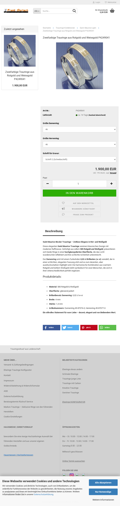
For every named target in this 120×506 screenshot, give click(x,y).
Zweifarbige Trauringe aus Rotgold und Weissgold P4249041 (19, 75)
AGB (6, 391)
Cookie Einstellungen (13, 416)
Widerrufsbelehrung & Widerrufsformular (22, 386)
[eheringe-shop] (16, 11)
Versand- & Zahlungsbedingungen (19, 365)
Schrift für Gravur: (51, 153)
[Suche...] (74, 11)
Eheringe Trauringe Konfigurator (18, 370)
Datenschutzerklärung (43, 494)
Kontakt (7, 375)
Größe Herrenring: (51, 138)
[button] (47, 183)
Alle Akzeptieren (103, 482)
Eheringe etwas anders (72, 369)
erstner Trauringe (71, 392)
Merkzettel (111, 2)
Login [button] (97, 2)
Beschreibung (53, 231)
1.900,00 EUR (19, 85)
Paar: (45, 178)
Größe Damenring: (51, 123)
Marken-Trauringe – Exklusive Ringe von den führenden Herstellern (28, 409)
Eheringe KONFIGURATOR (73, 402)
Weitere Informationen (103, 500)
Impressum (9, 380)
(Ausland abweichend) (97, 115)
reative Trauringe (71, 388)
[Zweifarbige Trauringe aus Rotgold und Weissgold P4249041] (79, 65)
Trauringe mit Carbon (71, 383)
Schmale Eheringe (70, 374)
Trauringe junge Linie (71, 379)
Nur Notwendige (103, 492)
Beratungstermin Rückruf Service (18, 401)
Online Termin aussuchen (73, 461)
